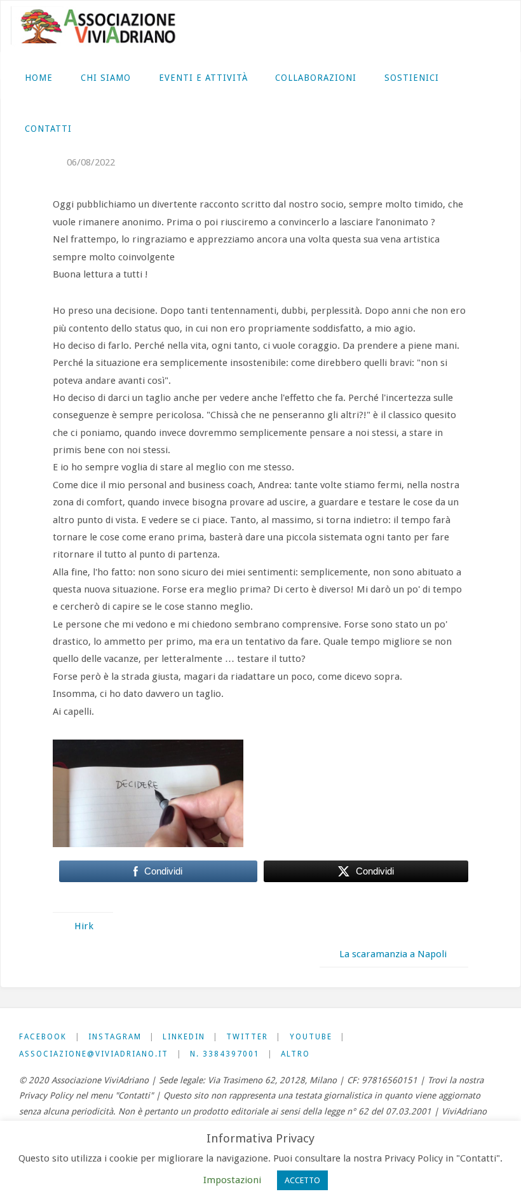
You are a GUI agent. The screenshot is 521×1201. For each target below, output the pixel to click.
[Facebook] (404, 26)
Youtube (311, 1036)
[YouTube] (481, 26)
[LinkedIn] (442, 26)
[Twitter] (461, 26)
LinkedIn (184, 1036)
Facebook (43, 1036)
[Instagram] (423, 26)
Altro (295, 1054)
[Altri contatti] (500, 26)
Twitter (247, 1036)
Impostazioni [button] (232, 1180)
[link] (97, 127)
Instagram (115, 1036)
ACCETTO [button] (302, 1180)
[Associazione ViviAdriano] (104, 26)
